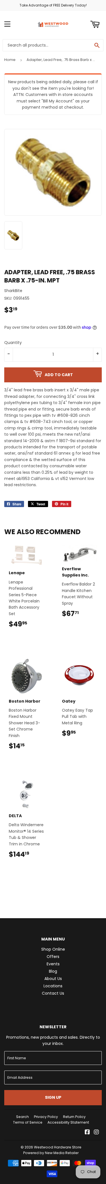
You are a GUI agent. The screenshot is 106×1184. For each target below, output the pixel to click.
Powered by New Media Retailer (51, 1152)
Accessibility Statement (68, 1122)
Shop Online (53, 949)
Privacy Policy (46, 1116)
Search (22, 1116)
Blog (53, 971)
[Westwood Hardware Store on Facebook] (87, 1132)
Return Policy (74, 1116)
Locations (53, 986)
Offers (53, 956)
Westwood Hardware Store (57, 1147)
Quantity (13, 342)
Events (53, 964)
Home (10, 59)
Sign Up (53, 1097)
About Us (53, 978)
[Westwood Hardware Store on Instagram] (96, 1132)
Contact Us (53, 993)
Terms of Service (27, 1122)
